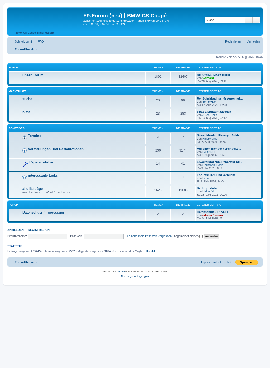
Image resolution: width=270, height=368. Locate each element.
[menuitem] (38, 41)
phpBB (121, 271)
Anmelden (15, 230)
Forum (13, 67)
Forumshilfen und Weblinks (216, 175)
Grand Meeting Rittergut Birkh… (219, 135)
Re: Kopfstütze (207, 188)
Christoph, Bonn (212, 165)
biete (26, 112)
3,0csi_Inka (209, 114)
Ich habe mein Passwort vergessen (149, 236)
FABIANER (209, 151)
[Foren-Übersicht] (46, 17)
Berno (206, 178)
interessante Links (43, 175)
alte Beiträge (32, 189)
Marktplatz (17, 91)
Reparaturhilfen (41, 162)
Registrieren (39, 230)
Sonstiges (17, 128)
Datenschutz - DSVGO (212, 212)
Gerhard (208, 77)
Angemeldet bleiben (186, 236)
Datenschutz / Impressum (43, 212)
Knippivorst (209, 138)
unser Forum (33, 75)
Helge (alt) (209, 191)
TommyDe (209, 101)
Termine (34, 136)
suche (27, 99)
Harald (150, 251)
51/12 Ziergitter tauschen (214, 111)
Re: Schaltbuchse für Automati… (220, 98)
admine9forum (212, 215)
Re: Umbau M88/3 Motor (213, 74)
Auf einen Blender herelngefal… (219, 148)
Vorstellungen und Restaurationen (56, 149)
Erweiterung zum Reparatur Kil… (220, 161)
